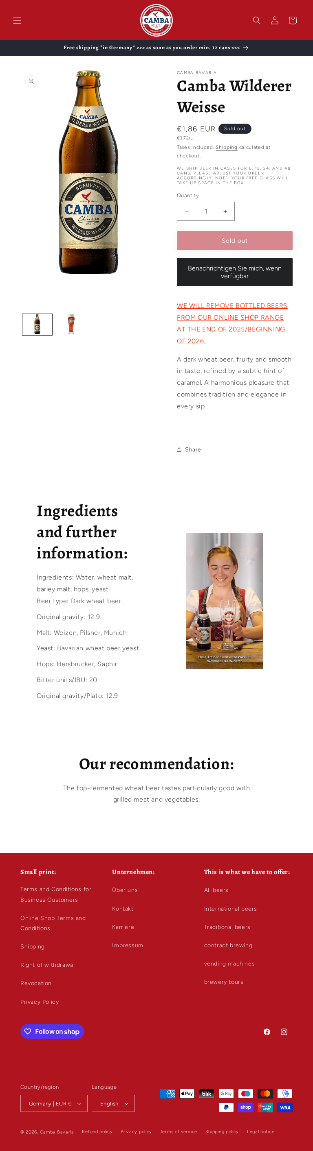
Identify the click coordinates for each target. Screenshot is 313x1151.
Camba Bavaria (57, 1132)
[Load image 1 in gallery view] (37, 324)
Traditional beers (227, 927)
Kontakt (122, 908)
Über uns (125, 890)
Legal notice (260, 1131)
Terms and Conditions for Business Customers (55, 894)
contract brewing (228, 945)
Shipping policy (222, 1131)
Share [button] (193, 449)
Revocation (36, 983)
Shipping (227, 147)
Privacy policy (136, 1131)
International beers (230, 908)
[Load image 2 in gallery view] (71, 324)
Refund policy (97, 1131)
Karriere (123, 927)
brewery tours (224, 982)
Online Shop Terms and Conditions (53, 923)
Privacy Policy (39, 1001)
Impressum (127, 945)
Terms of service (178, 1131)
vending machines (229, 963)
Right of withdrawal (47, 964)
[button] (17, 20)
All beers (216, 890)
